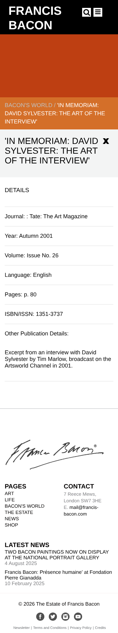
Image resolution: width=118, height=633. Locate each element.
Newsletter (21, 628)
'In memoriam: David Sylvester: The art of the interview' (55, 113)
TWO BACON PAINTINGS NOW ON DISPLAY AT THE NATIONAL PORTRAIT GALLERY (57, 555)
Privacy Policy (80, 628)
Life (10, 500)
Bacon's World (28, 105)
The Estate (19, 512)
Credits (100, 628)
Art (9, 493)
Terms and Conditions (49, 628)
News (12, 519)
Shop (11, 525)
